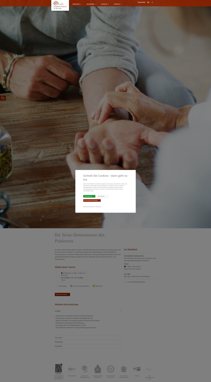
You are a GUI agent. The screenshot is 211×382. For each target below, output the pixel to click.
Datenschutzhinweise (88, 206)
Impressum (98, 206)
